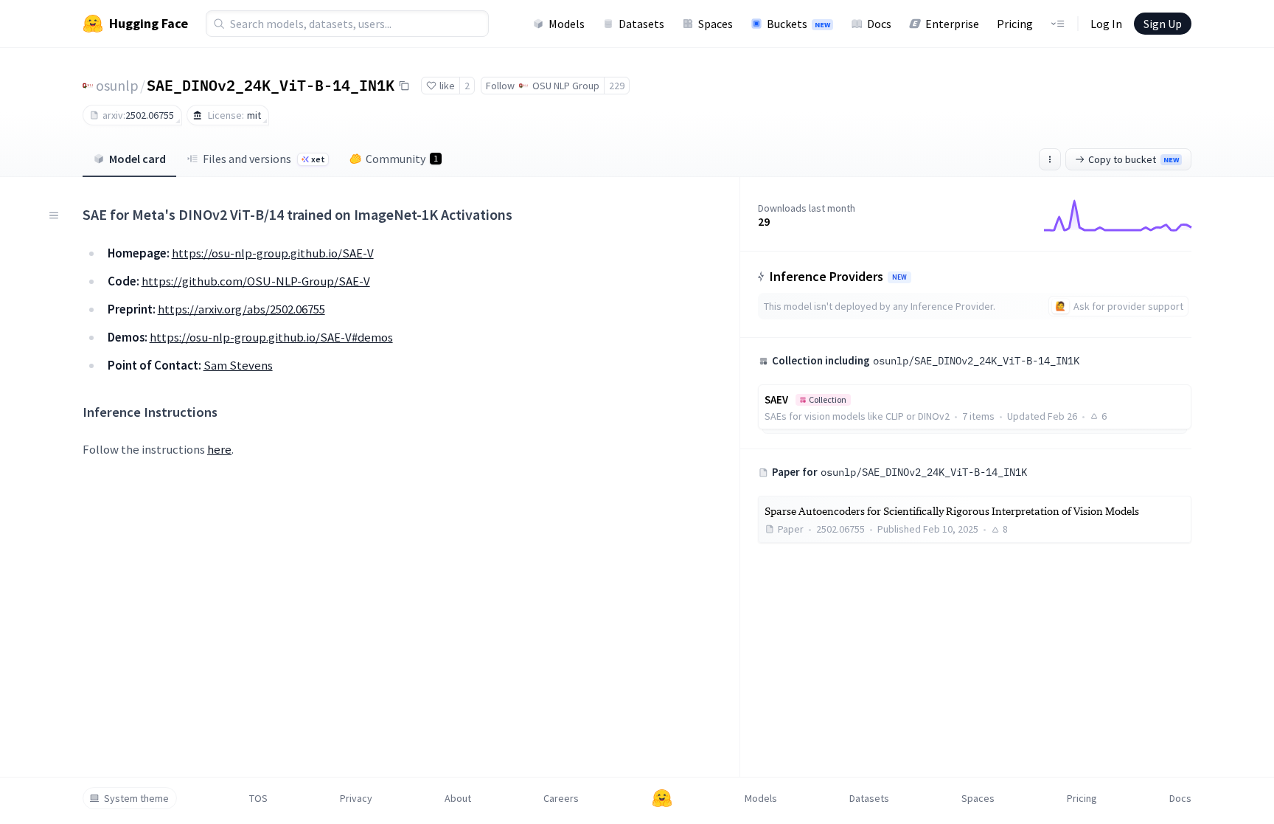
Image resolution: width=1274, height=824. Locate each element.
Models (567, 23)
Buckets (798, 23)
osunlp (117, 85)
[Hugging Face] (662, 798)
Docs (879, 23)
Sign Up (1163, 23)
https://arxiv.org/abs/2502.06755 (241, 309)
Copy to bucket (1133, 159)
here (219, 449)
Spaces (715, 23)
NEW (899, 277)
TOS (258, 798)
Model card (137, 158)
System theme (136, 798)
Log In (1106, 23)
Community (402, 158)
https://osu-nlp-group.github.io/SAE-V (273, 253)
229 (616, 85)
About (458, 798)
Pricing (1015, 23)
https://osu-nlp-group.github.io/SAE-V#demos (271, 337)
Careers (561, 798)
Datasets (641, 23)
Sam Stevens (238, 365)
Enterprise (952, 23)
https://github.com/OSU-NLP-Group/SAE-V (256, 281)
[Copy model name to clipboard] (404, 85)
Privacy (356, 798)
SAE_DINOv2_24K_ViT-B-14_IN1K (270, 85)
